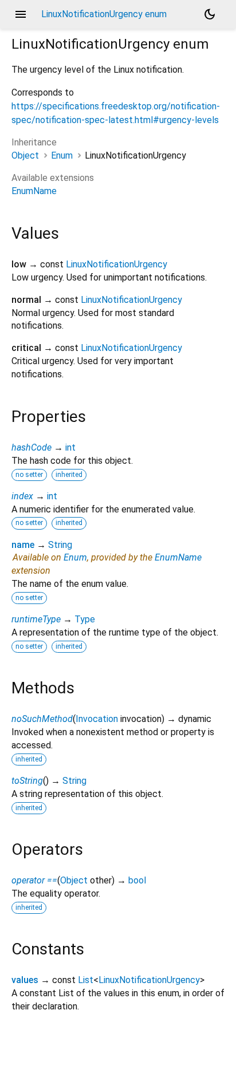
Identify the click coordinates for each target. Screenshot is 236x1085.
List (85, 979)
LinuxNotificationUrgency (116, 264)
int (70, 447)
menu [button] (20, 14)
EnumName (34, 191)
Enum (62, 155)
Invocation (97, 718)
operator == (34, 880)
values (24, 979)
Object (25, 155)
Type (84, 619)
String (60, 544)
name (22, 544)
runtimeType (36, 619)
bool (137, 880)
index (22, 496)
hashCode (31, 447)
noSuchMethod (42, 718)
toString (27, 780)
